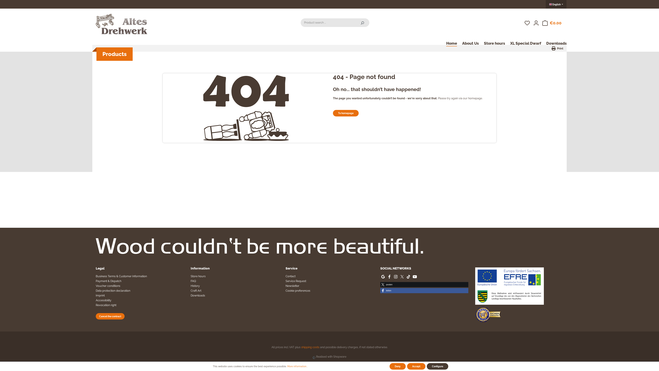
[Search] (362, 22)
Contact (291, 276)
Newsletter (292, 286)
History (195, 286)
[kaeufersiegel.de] (488, 315)
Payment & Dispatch (108, 281)
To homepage (346, 113)
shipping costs (310, 347)
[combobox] (328, 22)
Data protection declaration (113, 290)
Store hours (198, 276)
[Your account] (536, 22)
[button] (424, 284)
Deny (398, 366)
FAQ (193, 281)
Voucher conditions (108, 286)
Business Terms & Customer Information (121, 276)
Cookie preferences (298, 290)
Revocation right (106, 305)
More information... (297, 366)
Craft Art (196, 290)
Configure (437, 366)
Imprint (100, 295)
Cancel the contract (110, 316)
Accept (416, 366)
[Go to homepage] (121, 22)
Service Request (296, 281)
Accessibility (103, 300)
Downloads (198, 295)
